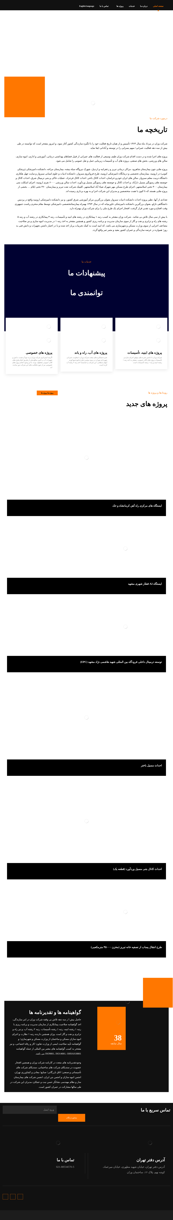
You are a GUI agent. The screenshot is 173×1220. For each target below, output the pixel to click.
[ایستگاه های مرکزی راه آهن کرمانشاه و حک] (86, 460)
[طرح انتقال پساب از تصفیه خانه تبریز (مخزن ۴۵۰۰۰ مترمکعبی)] (86, 914)
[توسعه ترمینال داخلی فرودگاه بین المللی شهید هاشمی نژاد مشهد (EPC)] (86, 629)
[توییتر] (6, 5)
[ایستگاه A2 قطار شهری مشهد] (86, 550)
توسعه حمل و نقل (154, 511)
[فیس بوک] (11, 5)
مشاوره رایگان (71, 1118)
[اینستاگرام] (2, 5)
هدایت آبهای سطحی (154, 770)
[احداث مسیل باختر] (86, 720)
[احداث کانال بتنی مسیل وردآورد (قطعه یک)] (86, 823)
